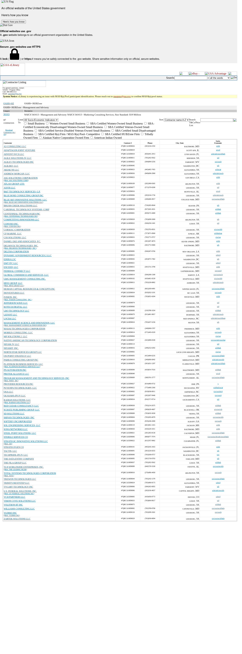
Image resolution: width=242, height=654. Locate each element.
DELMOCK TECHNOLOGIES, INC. (21, 245)
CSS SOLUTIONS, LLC (15, 237)
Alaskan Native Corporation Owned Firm (65, 137)
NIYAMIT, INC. (11, 348)
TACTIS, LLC (10, 451)
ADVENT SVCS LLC (14, 154)
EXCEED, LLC (11, 267)
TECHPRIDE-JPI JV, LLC (16, 455)
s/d (218, 158)
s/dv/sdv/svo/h (218, 173)
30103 (6, 114)
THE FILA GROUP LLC (15, 462)
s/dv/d (218, 255)
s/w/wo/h (218, 162)
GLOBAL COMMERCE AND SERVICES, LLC (26, 275)
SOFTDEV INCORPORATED (18, 421)
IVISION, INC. (10, 297)
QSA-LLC (8, 391)
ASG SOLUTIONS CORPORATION (21, 178)
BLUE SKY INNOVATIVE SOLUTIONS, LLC (25, 199)
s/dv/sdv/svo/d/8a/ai (218, 318)
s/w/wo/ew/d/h (218, 417)
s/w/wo (218, 237)
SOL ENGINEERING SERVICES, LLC (22, 425)
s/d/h (218, 146)
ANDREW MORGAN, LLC (17, 173)
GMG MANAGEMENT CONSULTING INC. (25, 279)
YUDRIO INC (10, 513)
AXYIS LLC (9, 187)
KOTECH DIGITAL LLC (15, 307)
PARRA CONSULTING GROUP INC (21, 360)
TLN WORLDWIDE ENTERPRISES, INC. (24, 467)
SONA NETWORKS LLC (16, 429)
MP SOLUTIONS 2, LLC (15, 336)
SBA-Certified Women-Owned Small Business (116, 123)
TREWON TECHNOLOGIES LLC (20, 479)
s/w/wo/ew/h (218, 275)
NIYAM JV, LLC (11, 344)
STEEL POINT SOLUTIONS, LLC (20, 433)
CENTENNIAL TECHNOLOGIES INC (22, 213)
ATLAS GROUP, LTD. (14, 183)
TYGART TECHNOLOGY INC (18, 487)
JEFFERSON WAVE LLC (16, 303)
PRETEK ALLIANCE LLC (16, 374)
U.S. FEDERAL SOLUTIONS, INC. (20, 491)
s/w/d (218, 150)
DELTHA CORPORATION (16, 251)
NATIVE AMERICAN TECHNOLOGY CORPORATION (30, 340)
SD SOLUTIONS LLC (14, 413)
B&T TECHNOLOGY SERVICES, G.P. (22, 191)
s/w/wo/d (218, 271)
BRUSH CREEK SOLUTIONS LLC (20, 205)
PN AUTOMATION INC (15, 370)
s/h (218, 166)
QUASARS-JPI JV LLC (15, 395)
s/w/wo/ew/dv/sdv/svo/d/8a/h (218, 437)
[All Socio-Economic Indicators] (91, 120)
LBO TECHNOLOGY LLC (16, 310)
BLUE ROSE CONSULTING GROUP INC (23, 195)
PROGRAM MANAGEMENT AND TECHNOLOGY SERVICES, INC (36, 378)
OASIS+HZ (8, 103)
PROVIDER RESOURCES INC (18, 384)
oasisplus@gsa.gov (15, 94)
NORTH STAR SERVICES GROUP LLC (23, 352)
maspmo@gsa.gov (122, 96)
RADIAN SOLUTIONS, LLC (17, 400)
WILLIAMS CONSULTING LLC (19, 508)
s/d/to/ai (218, 169)
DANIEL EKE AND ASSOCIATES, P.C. (22, 241)
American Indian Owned (107, 137)
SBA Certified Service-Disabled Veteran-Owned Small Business (74, 130)
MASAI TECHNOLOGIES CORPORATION (24, 328)
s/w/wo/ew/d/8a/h (218, 199)
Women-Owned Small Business (67, 123)
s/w (218, 455)
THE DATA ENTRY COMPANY (19, 459)
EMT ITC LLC (11, 263)
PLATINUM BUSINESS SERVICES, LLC (23, 364)
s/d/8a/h (218, 209)
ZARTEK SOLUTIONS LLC (17, 518)
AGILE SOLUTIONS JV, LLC (18, 158)
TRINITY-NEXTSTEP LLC (17, 483)
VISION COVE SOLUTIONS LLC (20, 501)
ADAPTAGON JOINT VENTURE (19, 150)
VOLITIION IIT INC (13, 504)
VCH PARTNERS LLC (14, 497)
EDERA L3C (10, 259)
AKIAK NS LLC (11, 169)
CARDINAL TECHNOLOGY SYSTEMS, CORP (26, 209)
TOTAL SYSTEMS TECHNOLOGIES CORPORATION (30, 473)
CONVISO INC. (11, 224)
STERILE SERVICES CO (16, 437)
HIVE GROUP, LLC (13, 283)
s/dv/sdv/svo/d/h (218, 360)
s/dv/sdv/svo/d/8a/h (218, 154)
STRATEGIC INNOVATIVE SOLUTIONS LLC (26, 441)
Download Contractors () (10, 132)
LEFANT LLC (10, 314)
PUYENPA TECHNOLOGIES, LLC (20, 388)
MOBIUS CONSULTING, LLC (18, 332)
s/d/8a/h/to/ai (218, 388)
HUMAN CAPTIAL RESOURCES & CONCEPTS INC (29, 289)
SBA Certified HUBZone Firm (122, 134)
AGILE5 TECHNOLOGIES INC (19, 162)
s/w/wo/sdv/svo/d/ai (218, 340)
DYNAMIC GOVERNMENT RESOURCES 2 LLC (28, 255)
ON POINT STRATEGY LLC (17, 356)
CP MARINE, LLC (13, 233)
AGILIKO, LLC (11, 166)
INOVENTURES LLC (14, 293)
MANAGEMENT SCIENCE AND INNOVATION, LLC (29, 323)
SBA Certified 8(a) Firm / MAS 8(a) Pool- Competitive (69, 134)
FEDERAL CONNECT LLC (17, 271)
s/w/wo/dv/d (218, 391)
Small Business (36, 123)
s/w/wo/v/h (218, 409)
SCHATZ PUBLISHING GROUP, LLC (22, 409)
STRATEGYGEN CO (14, 447)
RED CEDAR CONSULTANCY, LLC (21, 405)
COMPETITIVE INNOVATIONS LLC (21, 219)
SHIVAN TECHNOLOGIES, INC (19, 417)
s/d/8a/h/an (218, 233)
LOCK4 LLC (10, 318)
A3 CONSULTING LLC (15, 146)
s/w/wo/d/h (218, 229)
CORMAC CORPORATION (17, 229)
